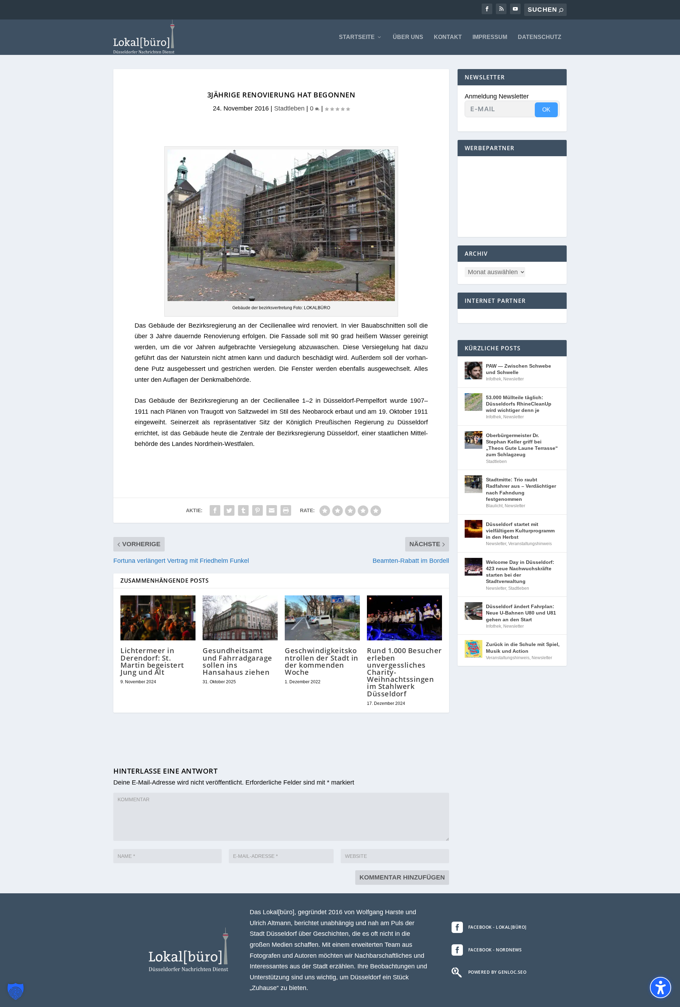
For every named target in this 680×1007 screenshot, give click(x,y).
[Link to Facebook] (487, 9)
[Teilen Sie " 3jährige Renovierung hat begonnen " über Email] (272, 510)
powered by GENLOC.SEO (497, 972)
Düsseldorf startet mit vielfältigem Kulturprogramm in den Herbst (520, 530)
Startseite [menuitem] (357, 37)
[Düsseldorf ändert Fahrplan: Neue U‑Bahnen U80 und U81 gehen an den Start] (473, 611)
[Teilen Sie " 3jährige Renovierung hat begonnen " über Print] (286, 510)
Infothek (493, 379)
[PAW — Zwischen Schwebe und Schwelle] (473, 370)
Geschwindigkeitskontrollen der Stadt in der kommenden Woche (321, 661)
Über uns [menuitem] (408, 37)
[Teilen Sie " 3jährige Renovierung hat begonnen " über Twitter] (229, 510)
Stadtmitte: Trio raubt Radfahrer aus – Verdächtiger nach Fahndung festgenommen (521, 489)
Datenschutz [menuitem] (539, 37)
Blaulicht (494, 505)
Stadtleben (289, 108)
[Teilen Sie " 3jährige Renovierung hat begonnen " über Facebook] (215, 510)
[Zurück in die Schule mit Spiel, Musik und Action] (473, 649)
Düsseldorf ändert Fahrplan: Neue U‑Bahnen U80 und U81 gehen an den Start (521, 613)
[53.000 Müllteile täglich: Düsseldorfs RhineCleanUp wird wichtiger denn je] (473, 402)
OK (546, 110)
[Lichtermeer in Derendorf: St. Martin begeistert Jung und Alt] (158, 617)
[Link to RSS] (501, 9)
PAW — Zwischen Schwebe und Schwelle (518, 369)
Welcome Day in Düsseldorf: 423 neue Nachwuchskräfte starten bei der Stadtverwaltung (520, 571)
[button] (15, 991)
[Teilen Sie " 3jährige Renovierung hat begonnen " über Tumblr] (243, 510)
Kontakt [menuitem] (448, 37)
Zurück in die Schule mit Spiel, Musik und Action (523, 647)
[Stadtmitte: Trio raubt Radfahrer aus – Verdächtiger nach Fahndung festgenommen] (473, 484)
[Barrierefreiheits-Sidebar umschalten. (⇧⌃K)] (660, 987)
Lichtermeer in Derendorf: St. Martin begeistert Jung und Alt (152, 661)
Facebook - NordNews (495, 950)
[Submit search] (561, 10)
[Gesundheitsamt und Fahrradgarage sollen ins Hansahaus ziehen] (240, 617)
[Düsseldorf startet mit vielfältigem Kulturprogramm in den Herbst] (473, 529)
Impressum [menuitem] (489, 37)
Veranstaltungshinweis (530, 543)
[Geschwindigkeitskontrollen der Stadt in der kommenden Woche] (322, 617)
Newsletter (513, 379)
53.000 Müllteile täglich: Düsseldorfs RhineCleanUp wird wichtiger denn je (518, 404)
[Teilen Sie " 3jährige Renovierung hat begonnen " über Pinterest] (257, 510)
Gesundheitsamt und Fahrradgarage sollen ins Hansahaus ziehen (237, 661)
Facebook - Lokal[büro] (497, 927)
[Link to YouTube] (515, 9)
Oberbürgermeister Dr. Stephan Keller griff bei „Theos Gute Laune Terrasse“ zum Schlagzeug (522, 445)
